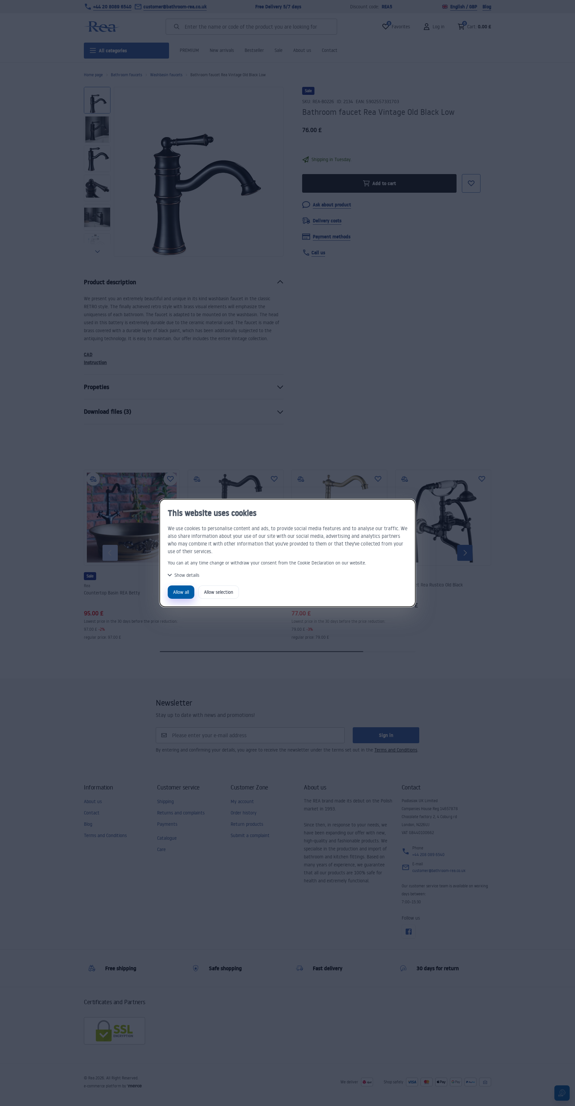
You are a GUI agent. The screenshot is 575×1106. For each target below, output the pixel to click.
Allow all (181, 592)
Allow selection (218, 592)
